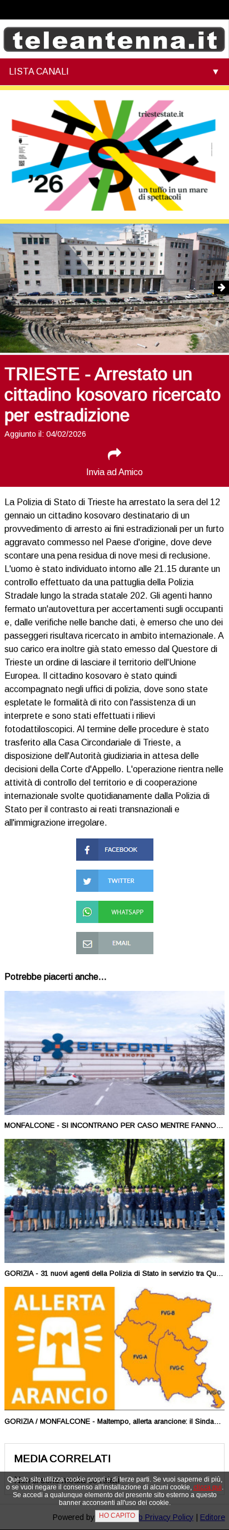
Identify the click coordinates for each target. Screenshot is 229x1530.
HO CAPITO (117, 1515)
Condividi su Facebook (99, 848)
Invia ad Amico (114, 472)
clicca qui (207, 1487)
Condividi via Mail (109, 936)
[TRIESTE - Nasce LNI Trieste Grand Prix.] (206, 289)
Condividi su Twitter (114, 874)
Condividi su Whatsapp (99, 910)
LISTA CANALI (39, 71)
